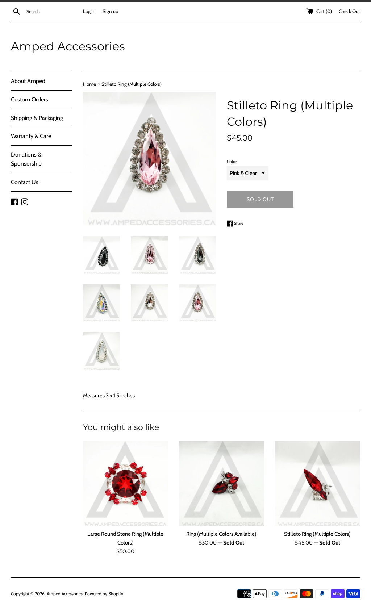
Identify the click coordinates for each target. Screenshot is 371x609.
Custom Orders (29, 99)
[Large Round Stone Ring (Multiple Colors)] (125, 483)
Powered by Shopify (104, 593)
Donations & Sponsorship (26, 159)
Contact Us (24, 182)
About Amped (28, 81)
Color (232, 161)
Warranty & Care (31, 136)
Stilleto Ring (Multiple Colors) (317, 534)
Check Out (349, 11)
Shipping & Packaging (37, 117)
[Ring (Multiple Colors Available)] (221, 483)
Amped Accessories (68, 46)
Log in (89, 11)
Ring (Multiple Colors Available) (221, 534)
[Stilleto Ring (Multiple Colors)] (317, 483)
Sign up (110, 11)
